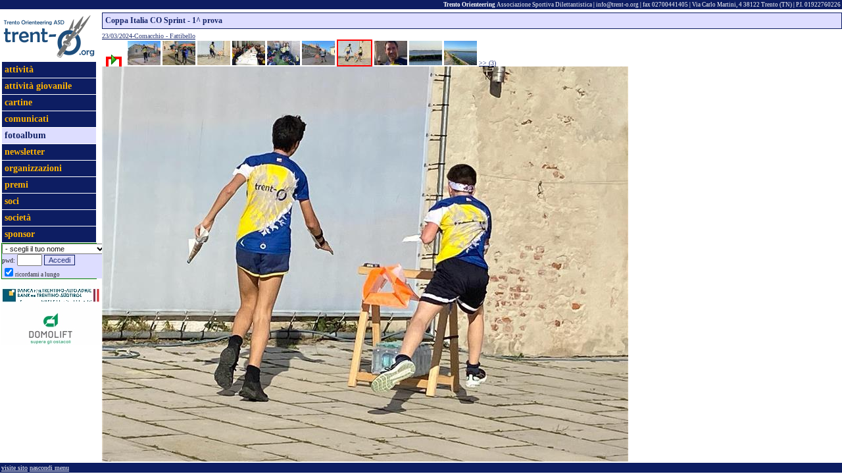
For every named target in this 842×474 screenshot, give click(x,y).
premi (16, 185)
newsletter (25, 152)
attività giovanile (38, 86)
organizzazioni (33, 168)
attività (19, 69)
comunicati (27, 119)
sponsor (20, 234)
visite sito (14, 467)
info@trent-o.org (617, 4)
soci (12, 201)
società (18, 218)
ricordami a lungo (37, 274)
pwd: (8, 260)
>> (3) (487, 62)
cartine (18, 102)
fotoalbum (25, 135)
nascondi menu (49, 467)
